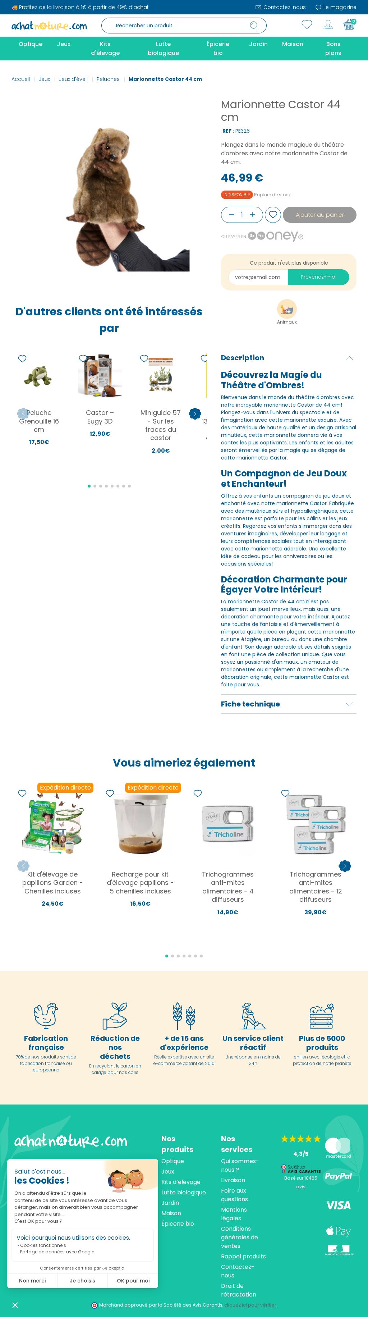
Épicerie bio (177, 1224)
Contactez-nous (284, 7)
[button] (15, 1304)
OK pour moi (133, 1280)
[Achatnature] (49, 25)
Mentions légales (234, 1214)
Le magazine (339, 7)
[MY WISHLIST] (307, 24)
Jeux (167, 1171)
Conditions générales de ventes (239, 1237)
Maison (171, 1213)
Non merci (32, 1280)
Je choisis (82, 1280)
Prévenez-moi (318, 276)
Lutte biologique (183, 1192)
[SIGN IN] (328, 24)
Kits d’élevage (181, 1182)
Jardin (170, 1203)
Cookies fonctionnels (43, 1245)
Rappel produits (243, 1256)
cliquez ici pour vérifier (250, 1305)
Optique (172, 1161)
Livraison (233, 1180)
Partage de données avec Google (57, 1252)
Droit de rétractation (238, 1290)
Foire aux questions (234, 1194)
